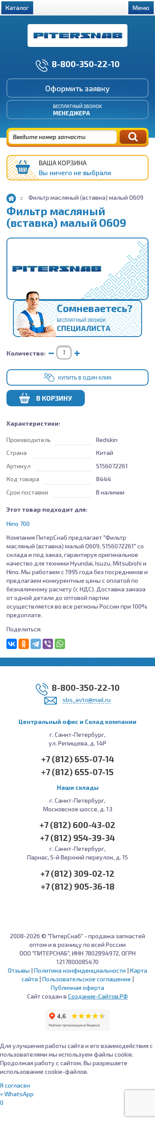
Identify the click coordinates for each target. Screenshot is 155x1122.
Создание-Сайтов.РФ (98, 996)
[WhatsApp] (60, 644)
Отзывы (19, 970)
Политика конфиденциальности (80, 970)
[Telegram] (36, 644)
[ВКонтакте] (11, 644)
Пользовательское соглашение (86, 979)
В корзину (54, 398)
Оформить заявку (77, 88)
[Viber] (48, 644)
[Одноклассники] (24, 644)
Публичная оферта (77, 987)
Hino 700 (18, 523)
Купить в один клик (85, 377)
